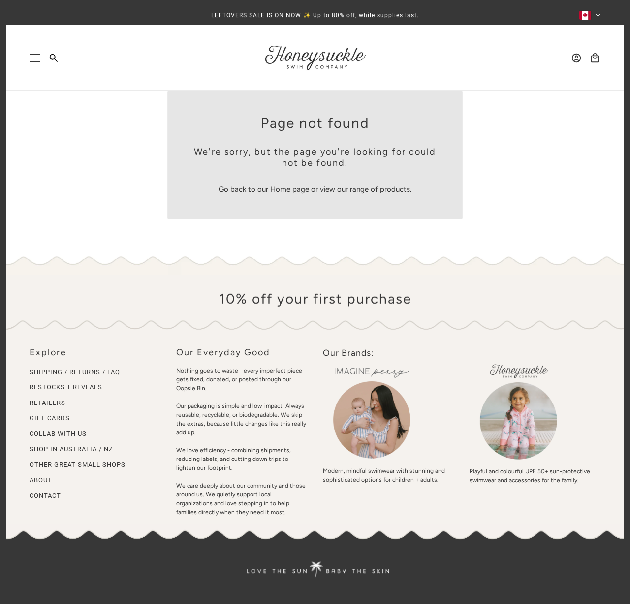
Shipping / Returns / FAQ (75, 371)
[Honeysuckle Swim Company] (315, 58)
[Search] (53, 58)
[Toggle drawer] (35, 58)
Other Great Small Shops (78, 464)
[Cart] (595, 58)
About (41, 480)
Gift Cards (50, 418)
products (395, 189)
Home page (289, 189)
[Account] (576, 58)
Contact (45, 495)
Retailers (47, 402)
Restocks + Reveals (66, 387)
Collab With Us (58, 433)
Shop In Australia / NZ (71, 449)
